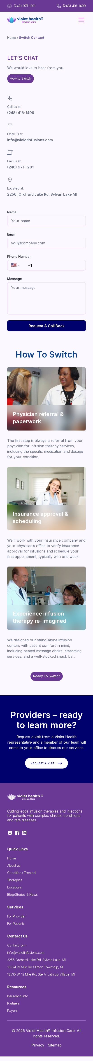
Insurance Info (17, 996)
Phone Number (19, 256)
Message (14, 279)
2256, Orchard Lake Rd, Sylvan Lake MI (42, 194)
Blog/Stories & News (22, 894)
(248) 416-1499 (20, 112)
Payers (12, 1010)
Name (11, 212)
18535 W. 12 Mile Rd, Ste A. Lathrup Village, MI (41, 974)
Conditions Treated (21, 873)
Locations (14, 887)
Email (11, 234)
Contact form (16, 945)
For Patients (16, 923)
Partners (13, 1003)
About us (13, 865)
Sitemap (55, 1045)
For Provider (16, 916)
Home (11, 37)
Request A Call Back (47, 326)
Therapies (14, 880)
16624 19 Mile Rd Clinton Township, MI (35, 967)
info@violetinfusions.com (30, 140)
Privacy (37, 1045)
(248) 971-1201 (20, 167)
